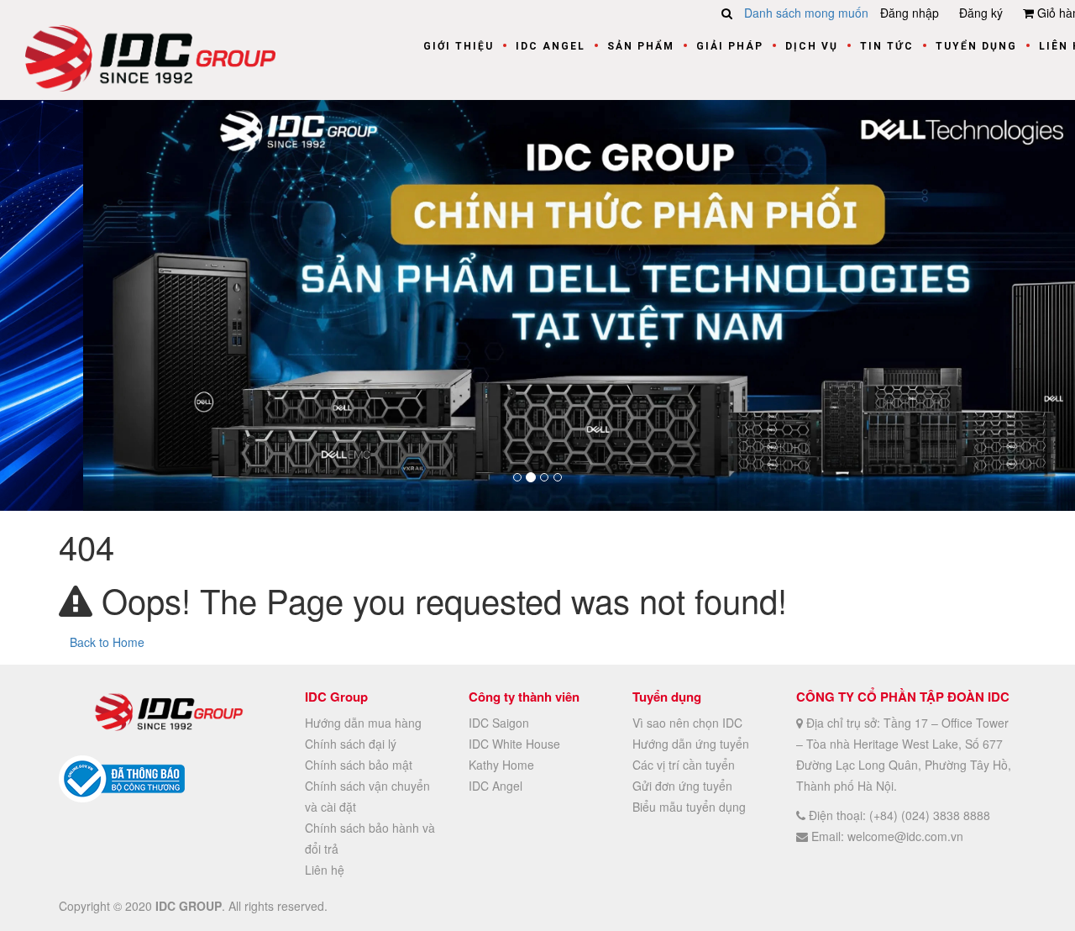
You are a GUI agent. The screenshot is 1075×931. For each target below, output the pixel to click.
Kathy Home (501, 763)
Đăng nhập (909, 12)
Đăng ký (981, 12)
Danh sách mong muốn (806, 12)
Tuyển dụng (976, 46)
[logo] (150, 56)
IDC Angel (550, 46)
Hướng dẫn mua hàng (363, 721)
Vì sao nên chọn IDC (687, 721)
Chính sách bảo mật (358, 763)
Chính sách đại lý (350, 742)
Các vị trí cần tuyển (683, 763)
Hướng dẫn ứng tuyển (690, 742)
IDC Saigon (499, 721)
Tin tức (887, 46)
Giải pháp (729, 46)
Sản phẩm (640, 46)
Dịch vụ (811, 46)
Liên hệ (324, 868)
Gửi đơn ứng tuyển (682, 784)
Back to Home (107, 642)
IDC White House (514, 742)
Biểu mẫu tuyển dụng (689, 805)
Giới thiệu (458, 46)
